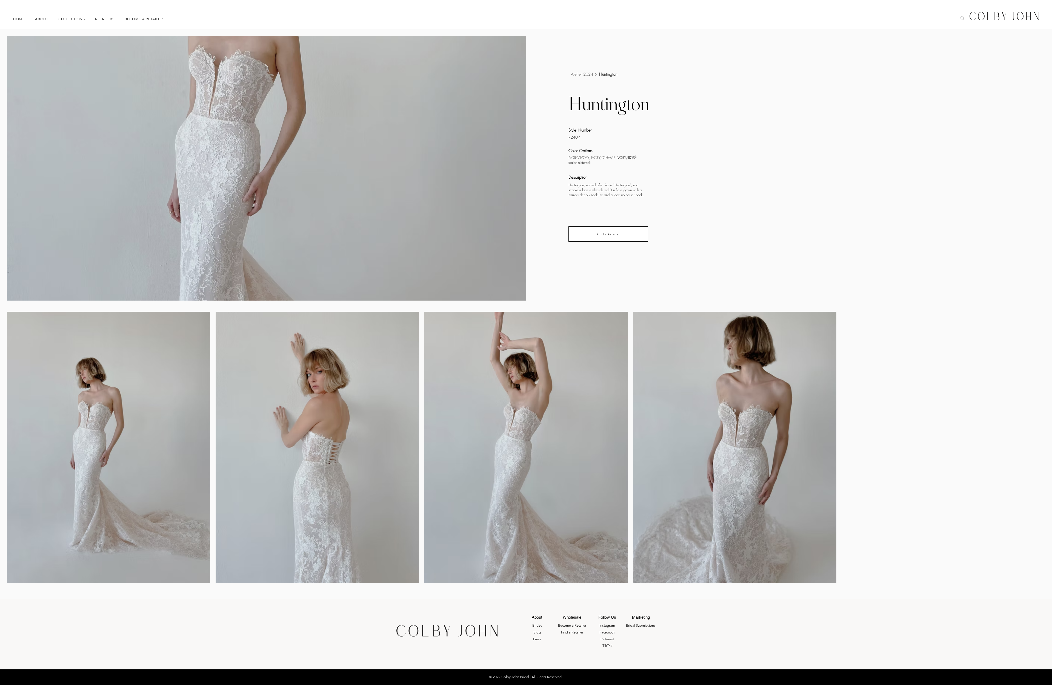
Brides (537, 625)
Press (537, 639)
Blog (537, 632)
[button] (75, 19)
